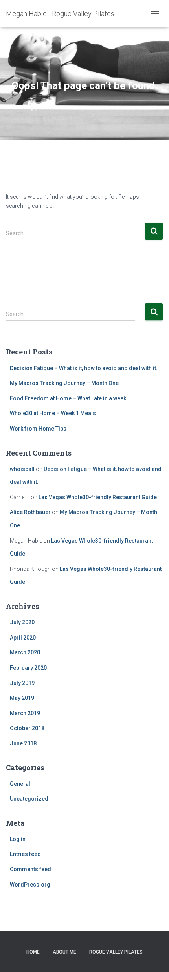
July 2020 (22, 622)
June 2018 (23, 743)
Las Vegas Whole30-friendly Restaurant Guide (98, 497)
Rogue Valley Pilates (116, 952)
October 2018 (27, 728)
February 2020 (28, 668)
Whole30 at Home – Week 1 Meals (53, 413)
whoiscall (22, 469)
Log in (18, 839)
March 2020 (25, 652)
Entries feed (25, 854)
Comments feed (30, 869)
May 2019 (22, 698)
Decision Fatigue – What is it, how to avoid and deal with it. (84, 368)
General (20, 784)
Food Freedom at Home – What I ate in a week (68, 398)
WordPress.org (30, 884)
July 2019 (22, 683)
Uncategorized (29, 799)
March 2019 (25, 713)
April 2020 (23, 637)
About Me (64, 952)
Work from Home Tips (38, 428)
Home (33, 952)
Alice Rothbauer (30, 512)
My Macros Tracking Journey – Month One (64, 383)
